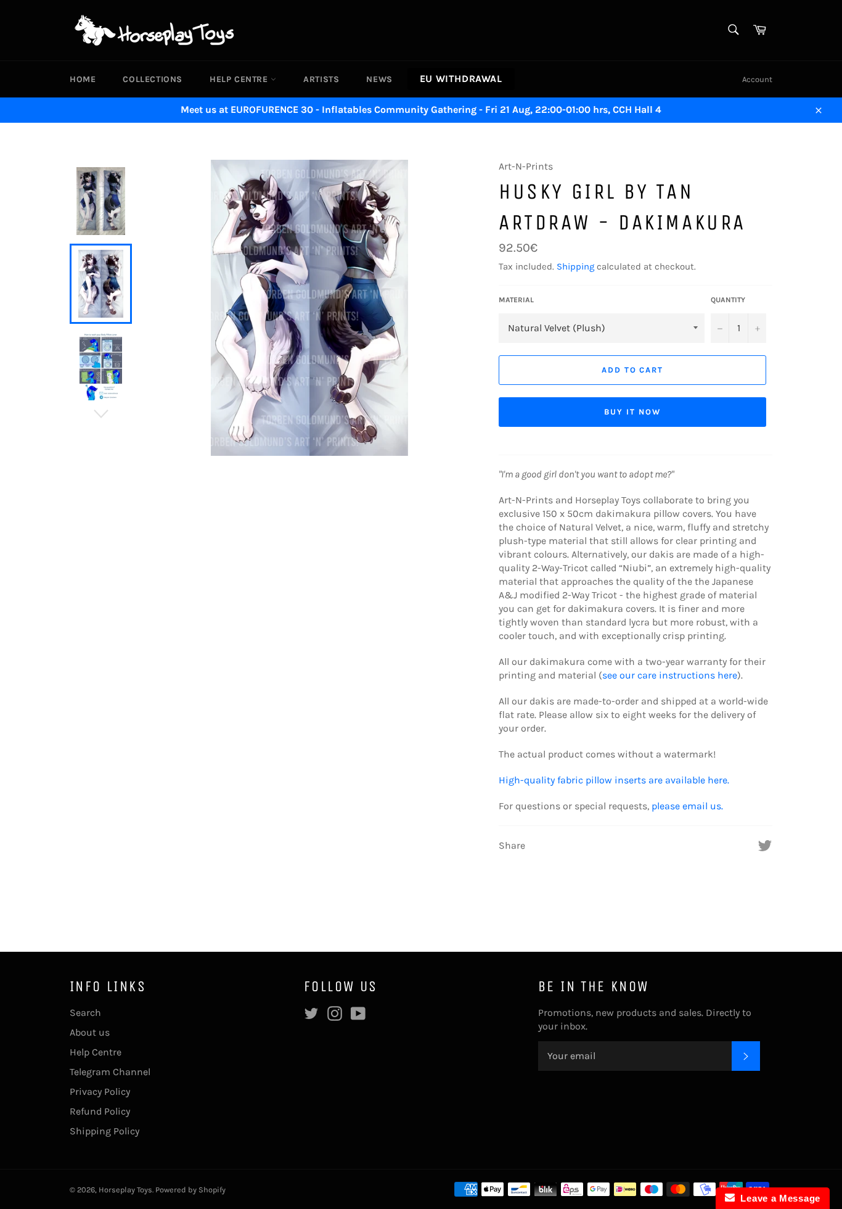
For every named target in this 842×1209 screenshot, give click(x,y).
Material (516, 299)
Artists (321, 79)
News (379, 79)
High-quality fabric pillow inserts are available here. (614, 780)
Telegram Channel (110, 1072)
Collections (152, 79)
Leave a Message (777, 1198)
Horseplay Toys (125, 1189)
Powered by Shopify (190, 1189)
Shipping (575, 266)
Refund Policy (100, 1111)
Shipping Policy (104, 1131)
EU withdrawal (461, 79)
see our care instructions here (669, 675)
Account (757, 79)
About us (90, 1032)
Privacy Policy (100, 1091)
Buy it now (632, 411)
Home (83, 79)
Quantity (728, 299)
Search (85, 1012)
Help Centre (240, 79)
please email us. (687, 806)
